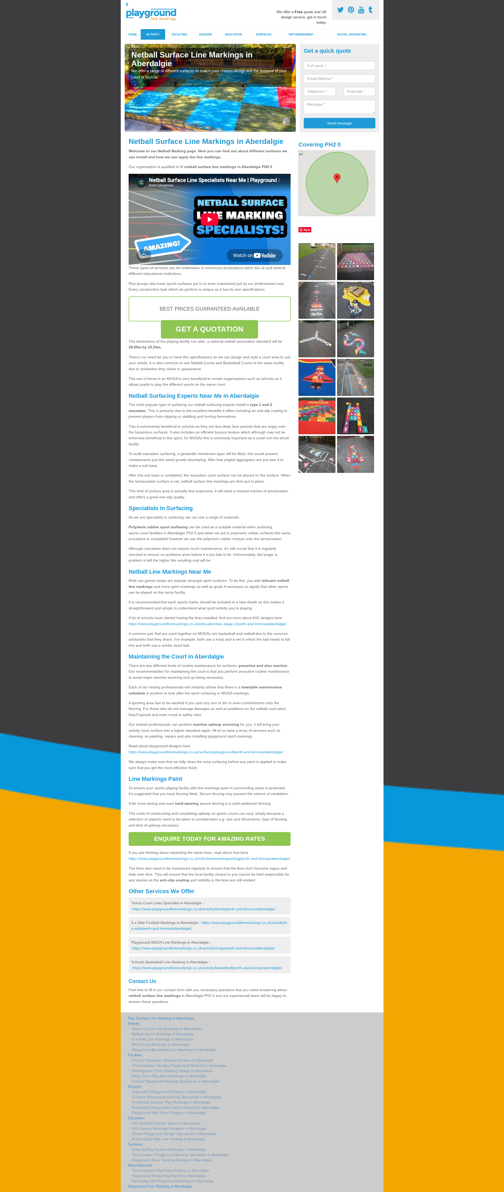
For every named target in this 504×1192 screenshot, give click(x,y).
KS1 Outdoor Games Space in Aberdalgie (166, 1123)
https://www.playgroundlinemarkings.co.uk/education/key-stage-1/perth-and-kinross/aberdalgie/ (207, 624)
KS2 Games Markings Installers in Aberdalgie (169, 1128)
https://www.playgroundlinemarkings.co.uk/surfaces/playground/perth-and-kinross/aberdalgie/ (206, 752)
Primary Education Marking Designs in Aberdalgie (173, 1060)
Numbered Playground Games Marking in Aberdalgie (175, 1107)
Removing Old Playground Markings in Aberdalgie (173, 1181)
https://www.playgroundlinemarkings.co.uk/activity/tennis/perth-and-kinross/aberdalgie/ (203, 909)
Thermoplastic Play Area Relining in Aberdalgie (170, 1170)
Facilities (179, 34)
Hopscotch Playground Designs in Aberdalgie (169, 1092)
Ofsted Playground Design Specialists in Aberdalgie (174, 1134)
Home (132, 34)
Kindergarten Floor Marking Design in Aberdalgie (172, 1071)
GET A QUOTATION (209, 329)
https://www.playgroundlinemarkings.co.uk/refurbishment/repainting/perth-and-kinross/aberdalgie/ (209, 858)
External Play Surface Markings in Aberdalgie (169, 1149)
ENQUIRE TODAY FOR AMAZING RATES (209, 838)
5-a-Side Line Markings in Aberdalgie (162, 1039)
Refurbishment (301, 34)
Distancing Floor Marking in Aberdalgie (160, 1186)
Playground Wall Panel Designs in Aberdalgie (169, 1113)
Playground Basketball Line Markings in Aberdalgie (174, 1050)
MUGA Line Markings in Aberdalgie (161, 1044)
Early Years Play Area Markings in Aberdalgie (169, 1076)
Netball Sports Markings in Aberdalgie (163, 1034)
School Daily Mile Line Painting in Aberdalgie (168, 1139)
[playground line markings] (154, 14)
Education (233, 34)
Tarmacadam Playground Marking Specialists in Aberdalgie (180, 1155)
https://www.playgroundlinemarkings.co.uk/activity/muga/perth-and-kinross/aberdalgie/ (203, 948)
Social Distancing (352, 34)
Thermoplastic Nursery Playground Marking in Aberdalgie (179, 1065)
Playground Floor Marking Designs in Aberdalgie (172, 1160)
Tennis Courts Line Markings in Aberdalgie (167, 1029)
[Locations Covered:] (127, 4)
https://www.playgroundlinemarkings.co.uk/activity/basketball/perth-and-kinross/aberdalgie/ (207, 968)
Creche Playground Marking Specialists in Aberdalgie (175, 1081)
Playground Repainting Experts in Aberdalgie (169, 1176)
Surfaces (263, 34)
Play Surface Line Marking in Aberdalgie (161, 1018)
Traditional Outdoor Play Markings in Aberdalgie (171, 1102)
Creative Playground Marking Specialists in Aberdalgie (176, 1097)
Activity (152, 34)
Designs (205, 34)
